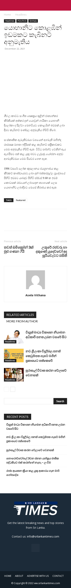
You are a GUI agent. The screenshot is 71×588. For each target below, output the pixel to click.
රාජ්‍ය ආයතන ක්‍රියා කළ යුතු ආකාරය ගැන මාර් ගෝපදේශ (32, 472)
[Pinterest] (26, 57)
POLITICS (22, 20)
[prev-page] (6, 389)
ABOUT (19, 576)
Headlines (20, 14)
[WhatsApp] (35, 57)
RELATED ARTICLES (20, 314)
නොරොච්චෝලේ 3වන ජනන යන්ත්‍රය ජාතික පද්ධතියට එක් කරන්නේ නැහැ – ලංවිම (32, 460)
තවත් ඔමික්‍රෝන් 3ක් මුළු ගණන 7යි (19, 249)
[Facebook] (8, 57)
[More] (44, 57)
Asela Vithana (35, 295)
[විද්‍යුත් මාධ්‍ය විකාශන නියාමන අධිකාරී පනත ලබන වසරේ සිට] (14, 336)
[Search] (65, 5)
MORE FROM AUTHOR (22, 321)
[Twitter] (17, 57)
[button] (6, 5)
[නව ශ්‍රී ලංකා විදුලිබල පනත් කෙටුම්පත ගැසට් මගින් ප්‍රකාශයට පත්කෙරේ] (14, 355)
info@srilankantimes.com (43, 536)
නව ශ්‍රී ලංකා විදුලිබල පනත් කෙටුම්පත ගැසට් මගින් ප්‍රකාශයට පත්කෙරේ (43, 355)
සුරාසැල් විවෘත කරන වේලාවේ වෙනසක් (30, 450)
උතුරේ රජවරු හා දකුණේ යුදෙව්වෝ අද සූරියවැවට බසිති (51, 251)
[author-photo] (35, 289)
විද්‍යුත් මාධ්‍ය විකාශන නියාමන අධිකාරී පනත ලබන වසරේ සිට (35, 426)
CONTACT (58, 576)
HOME (7, 576)
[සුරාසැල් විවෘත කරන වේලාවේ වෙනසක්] (14, 375)
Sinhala (33, 20)
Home (7, 14)
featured (20, 200)
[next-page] (12, 389)
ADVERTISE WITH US (38, 576)
